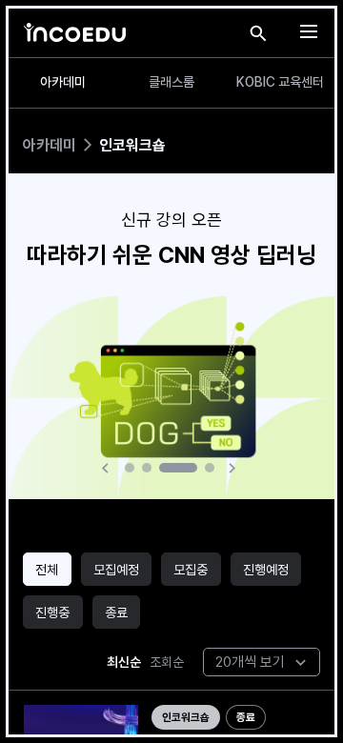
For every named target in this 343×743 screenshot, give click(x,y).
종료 (116, 612)
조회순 (167, 662)
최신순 (124, 662)
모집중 (190, 569)
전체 (46, 569)
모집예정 (116, 569)
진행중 (52, 612)
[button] (108, 467)
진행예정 (266, 569)
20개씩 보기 (250, 662)
